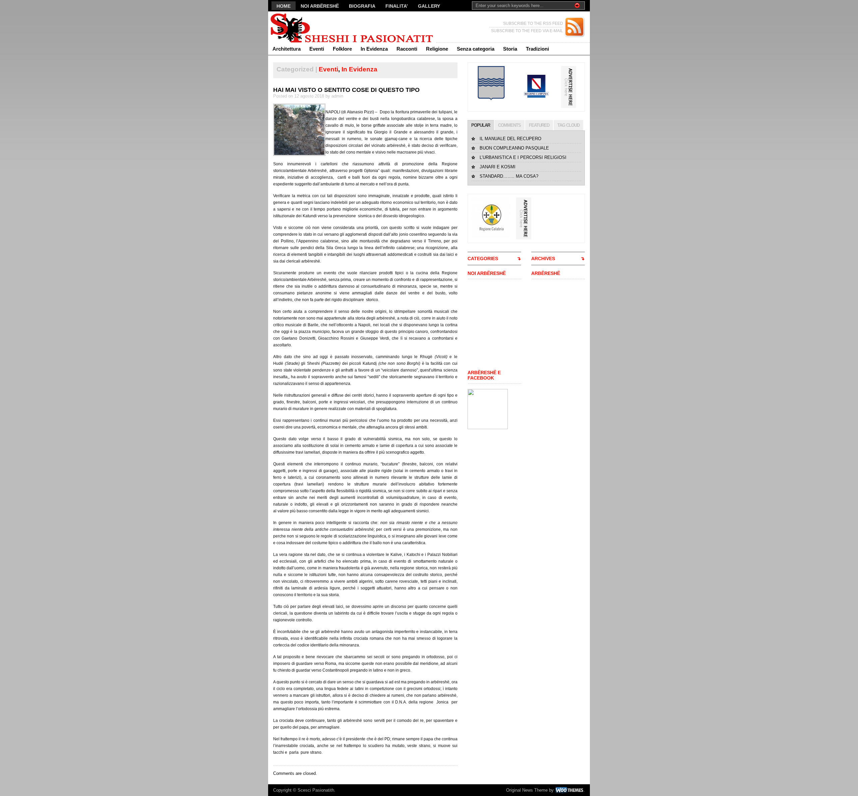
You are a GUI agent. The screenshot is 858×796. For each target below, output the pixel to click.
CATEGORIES (483, 258)
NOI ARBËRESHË (320, 6)
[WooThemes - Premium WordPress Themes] (569, 790)
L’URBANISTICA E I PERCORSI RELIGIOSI (523, 157)
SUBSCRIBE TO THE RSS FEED (533, 23)
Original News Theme (527, 790)
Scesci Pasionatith (316, 790)
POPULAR (480, 125)
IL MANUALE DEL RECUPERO (510, 138)
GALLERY (429, 6)
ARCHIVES (543, 258)
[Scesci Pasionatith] (333, 27)
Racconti (406, 49)
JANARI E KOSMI (497, 166)
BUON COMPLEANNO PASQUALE (514, 148)
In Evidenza (374, 49)
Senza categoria (475, 49)
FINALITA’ (396, 6)
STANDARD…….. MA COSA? (509, 176)
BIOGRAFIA (362, 6)
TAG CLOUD (568, 125)
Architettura (286, 49)
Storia (510, 49)
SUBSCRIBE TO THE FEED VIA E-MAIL (527, 31)
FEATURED (539, 125)
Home (284, 6)
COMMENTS (509, 125)
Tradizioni (537, 49)
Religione (437, 49)
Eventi (316, 49)
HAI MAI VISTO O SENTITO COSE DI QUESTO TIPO (346, 90)
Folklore (342, 49)
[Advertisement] (488, 324)
